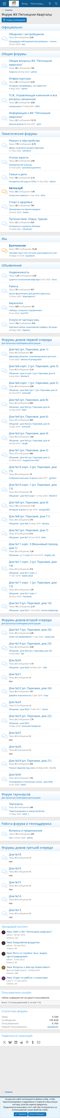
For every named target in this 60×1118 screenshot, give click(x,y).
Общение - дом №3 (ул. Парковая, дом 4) (29, 440)
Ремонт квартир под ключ (22, 767)
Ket (23, 44)
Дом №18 (15, 854)
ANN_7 (25, 814)
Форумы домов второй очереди (27, 620)
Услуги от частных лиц (24, 320)
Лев (45, 667)
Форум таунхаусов (16, 794)
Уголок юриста (18, 157)
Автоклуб (16, 188)
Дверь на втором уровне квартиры (26, 147)
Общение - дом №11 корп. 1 (23, 593)
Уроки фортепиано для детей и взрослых (29, 293)
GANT (23, 784)
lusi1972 (24, 313)
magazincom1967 (30, 460)
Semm (45, 709)
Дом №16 (15, 868)
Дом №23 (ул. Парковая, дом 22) (30, 716)
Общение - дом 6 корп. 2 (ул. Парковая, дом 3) (32, 373)
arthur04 (26, 426)
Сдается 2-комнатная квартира (24, 279)
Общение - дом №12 (19, 610)
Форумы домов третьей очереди (27, 847)
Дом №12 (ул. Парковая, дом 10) (30, 603)
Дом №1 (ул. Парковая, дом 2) (28, 450)
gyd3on (52, 478)
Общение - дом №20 (19, 667)
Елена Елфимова (49, 610)
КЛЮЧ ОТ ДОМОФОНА (20, 636)
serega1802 (44, 509)
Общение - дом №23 (19, 723)
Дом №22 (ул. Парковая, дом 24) (30, 688)
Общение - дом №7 (18, 537)
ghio (39, 124)
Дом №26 (15, 746)
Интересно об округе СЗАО (22, 181)
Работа (13, 286)
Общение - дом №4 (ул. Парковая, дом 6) (29, 423)
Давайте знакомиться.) (20, 695)
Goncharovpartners (31, 167)
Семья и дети (18, 174)
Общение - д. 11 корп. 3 (20, 555)
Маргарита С (29, 296)
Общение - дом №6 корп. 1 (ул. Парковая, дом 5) (33, 390)
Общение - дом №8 (18, 523)
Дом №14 (15, 896)
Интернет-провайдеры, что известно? (28, 85)
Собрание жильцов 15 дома (23, 478)
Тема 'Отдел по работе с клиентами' (27, 977)
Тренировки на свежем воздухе (24, 209)
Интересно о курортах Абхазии (24, 226)
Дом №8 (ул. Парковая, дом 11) (29, 516)
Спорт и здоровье (20, 202)
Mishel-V (25, 376)
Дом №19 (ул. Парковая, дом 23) (30, 643)
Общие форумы (14, 54)
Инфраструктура (20, 78)
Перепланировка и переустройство (26, 811)
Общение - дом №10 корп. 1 (23, 495)
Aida (43, 537)
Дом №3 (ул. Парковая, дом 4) (28, 433)
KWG (37, 106)
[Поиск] (56, 4)
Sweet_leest (27, 575)
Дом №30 (15, 774)
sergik (25, 443)
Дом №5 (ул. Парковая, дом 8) (28, 400)
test (11, 837)
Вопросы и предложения (25, 830)
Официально (12, 27)
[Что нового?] (50, 4)
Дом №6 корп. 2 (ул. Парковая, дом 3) (33, 366)
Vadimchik (50, 636)
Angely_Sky (49, 555)
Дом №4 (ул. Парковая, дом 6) (28, 416)
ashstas (45, 523)
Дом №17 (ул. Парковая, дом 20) (30, 629)
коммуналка (15, 106)
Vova (54, 279)
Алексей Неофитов (31, 726)
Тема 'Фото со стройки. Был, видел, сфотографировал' (27, 954)
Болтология (17, 245)
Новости (13, 71)
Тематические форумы (19, 134)
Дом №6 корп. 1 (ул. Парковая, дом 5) (33, 383)
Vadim (26, 212)
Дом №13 (15, 910)
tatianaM (26, 392)
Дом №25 (15, 732)
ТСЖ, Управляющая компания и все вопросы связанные (33, 97)
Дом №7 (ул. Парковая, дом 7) (28, 530)
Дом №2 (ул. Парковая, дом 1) (28, 349)
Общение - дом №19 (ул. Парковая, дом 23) (30, 650)
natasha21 (27, 229)
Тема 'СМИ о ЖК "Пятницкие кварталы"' (29, 931)
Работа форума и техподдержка (26, 823)
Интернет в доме (17, 509)
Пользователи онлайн (16, 992)
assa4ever (30, 255)
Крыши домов (16, 124)
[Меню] (4, 3)
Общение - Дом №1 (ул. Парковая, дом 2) (29, 457)
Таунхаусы (16, 804)
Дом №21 (15, 674)
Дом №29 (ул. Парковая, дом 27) (30, 760)
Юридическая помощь (20, 164)
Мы (4, 239)
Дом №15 (15, 882)
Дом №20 (15, 660)
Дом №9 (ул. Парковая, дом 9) (28, 502)
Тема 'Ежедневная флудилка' (23, 942)
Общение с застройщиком (26, 34)
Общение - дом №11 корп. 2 (23, 572)
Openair (26, 330)
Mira (43, 195)
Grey (46, 695)
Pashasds (27, 596)
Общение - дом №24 (19, 709)
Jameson (27, 150)
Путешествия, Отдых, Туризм (28, 219)
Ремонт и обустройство (24, 140)
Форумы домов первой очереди (27, 340)
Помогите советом (18, 195)
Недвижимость (19, 272)
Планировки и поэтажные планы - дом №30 (31, 781)
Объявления (12, 265)
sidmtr (24, 88)
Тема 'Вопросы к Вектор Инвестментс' (28, 967)
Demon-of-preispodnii (31, 359)
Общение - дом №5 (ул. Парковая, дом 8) (29, 407)
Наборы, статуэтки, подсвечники (25, 310)
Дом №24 (15, 702)
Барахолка (16, 303)
